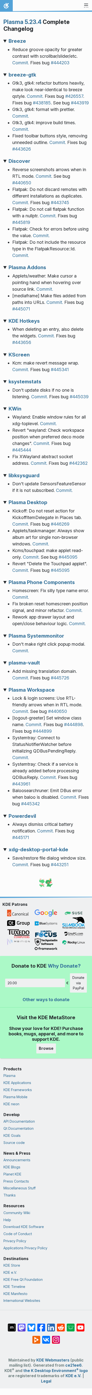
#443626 (21, 149)
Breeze (17, 41)
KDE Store (11, 1265)
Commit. (20, 62)
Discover (19, 161)
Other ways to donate (46, 999)
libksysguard (24, 475)
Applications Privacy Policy (25, 1248)
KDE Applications (17, 1083)
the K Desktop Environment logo (55, 1370)
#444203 (60, 62)
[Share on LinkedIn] (51, 1325)
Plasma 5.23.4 (22, 21)
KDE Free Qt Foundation (23, 1279)
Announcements (16, 1160)
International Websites (21, 1300)
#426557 (74, 96)
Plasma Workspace (32, 690)
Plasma (9, 1076)
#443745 (60, 202)
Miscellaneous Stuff (19, 1188)
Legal (46, 1381)
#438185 (42, 102)
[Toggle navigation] (86, 6)
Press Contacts (16, 1181)
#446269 (60, 524)
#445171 (20, 837)
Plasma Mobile (15, 1097)
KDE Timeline (14, 1286)
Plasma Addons (27, 267)
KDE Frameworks (17, 1090)
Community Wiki (16, 1213)
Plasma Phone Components (42, 582)
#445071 (21, 308)
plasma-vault (24, 663)
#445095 (68, 557)
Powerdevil (22, 816)
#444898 (73, 724)
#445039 (79, 396)
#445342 (30, 803)
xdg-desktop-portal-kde (38, 849)
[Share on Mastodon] (22, 1325)
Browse (46, 1048)
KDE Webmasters (52, 1360)
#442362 (78, 463)
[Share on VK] (46, 1337)
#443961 (21, 783)
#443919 (80, 102)
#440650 (21, 182)
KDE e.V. (10, 1272)
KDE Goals (12, 1135)
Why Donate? (64, 966)
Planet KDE (12, 1174)
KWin (15, 409)
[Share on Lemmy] (71, 1325)
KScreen (19, 355)
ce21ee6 (73, 1365)
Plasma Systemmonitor (36, 636)
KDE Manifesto (15, 1294)
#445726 (60, 677)
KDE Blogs (11, 1167)
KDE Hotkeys (24, 321)
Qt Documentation (18, 1128)
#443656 (21, 342)
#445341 (60, 369)
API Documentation (19, 1121)
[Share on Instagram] (56, 1337)
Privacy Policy (14, 1241)
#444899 (42, 731)
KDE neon (11, 1104)
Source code (14, 1142)
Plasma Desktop (28, 502)
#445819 (21, 222)
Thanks (9, 1195)
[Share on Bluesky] (31, 1325)
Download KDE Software (23, 1227)
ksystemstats (25, 381)
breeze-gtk (22, 75)
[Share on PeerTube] (36, 1337)
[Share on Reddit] (61, 1325)
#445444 (21, 450)
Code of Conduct (17, 1234)
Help (7, 1220)
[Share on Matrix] (12, 1325)
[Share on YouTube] (80, 1325)
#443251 (59, 864)
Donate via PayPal (78, 982)
